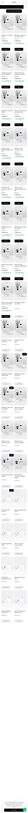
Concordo (14, 810)
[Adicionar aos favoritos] (12, 49)
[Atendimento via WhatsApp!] (24, 809)
